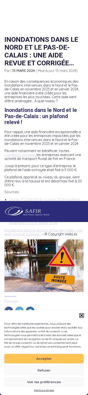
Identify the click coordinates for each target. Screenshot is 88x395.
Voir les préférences (44, 382)
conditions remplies (19, 155)
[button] (81, 315)
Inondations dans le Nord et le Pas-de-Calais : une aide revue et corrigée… (43, 232)
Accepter (44, 359)
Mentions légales (44, 390)
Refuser (44, 370)
